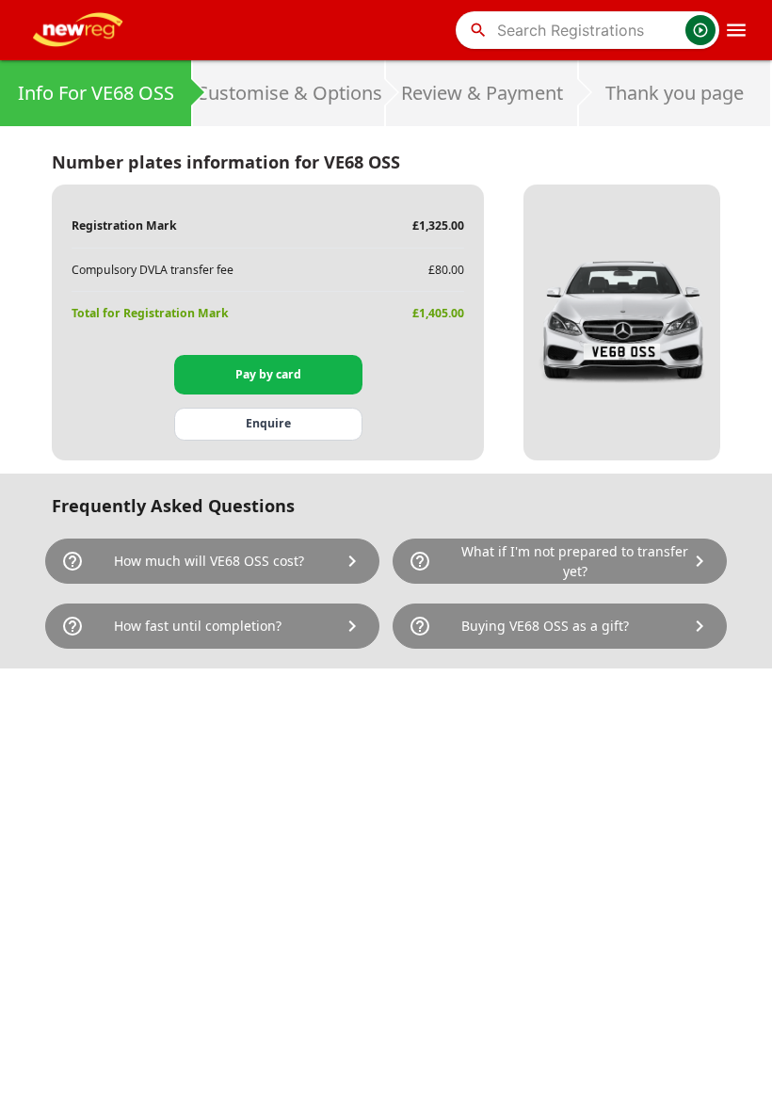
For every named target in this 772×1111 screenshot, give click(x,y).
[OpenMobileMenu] (736, 30)
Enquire (268, 423)
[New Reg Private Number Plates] (81, 30)
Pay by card (268, 374)
